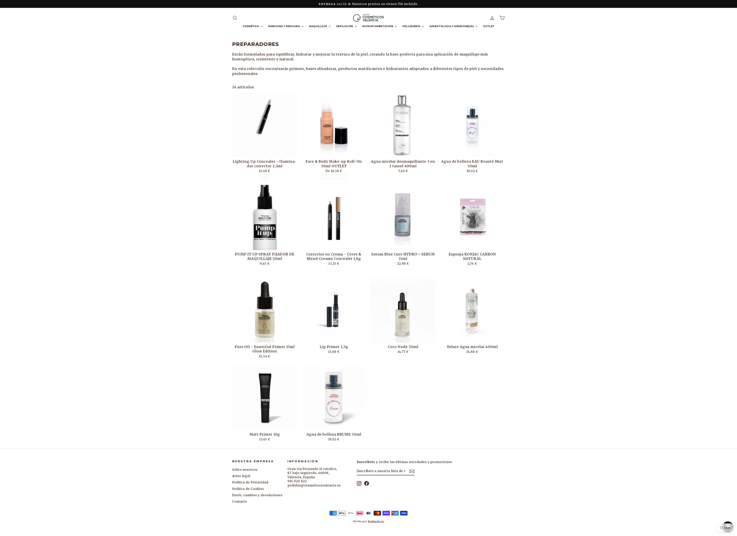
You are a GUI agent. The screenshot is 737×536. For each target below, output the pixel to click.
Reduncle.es (376, 521)
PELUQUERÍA (411, 26)
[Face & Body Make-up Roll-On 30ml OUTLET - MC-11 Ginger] (328, 176)
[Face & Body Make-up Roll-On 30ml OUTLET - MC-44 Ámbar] (344, 176)
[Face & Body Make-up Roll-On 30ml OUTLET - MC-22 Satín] (334, 176)
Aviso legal (241, 476)
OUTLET (488, 26)
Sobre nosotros (245, 469)
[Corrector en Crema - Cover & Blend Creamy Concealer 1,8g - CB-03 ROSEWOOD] (334, 269)
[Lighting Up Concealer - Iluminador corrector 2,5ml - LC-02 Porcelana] (262, 176)
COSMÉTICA (251, 26)
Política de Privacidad (250, 482)
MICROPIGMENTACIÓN (378, 26)
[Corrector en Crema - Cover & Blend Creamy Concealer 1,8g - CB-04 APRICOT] (339, 269)
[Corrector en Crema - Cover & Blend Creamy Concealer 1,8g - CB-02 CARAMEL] (328, 269)
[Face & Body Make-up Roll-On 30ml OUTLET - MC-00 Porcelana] (323, 176)
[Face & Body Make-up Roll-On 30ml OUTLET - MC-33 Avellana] (339, 176)
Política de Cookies (248, 489)
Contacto (239, 501)
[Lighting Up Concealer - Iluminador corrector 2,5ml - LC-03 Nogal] (267, 176)
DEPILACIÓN (345, 26)
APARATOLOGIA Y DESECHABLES (452, 26)
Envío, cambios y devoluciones (257, 495)
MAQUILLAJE (318, 26)
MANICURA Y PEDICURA (284, 26)
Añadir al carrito (264, 153)
